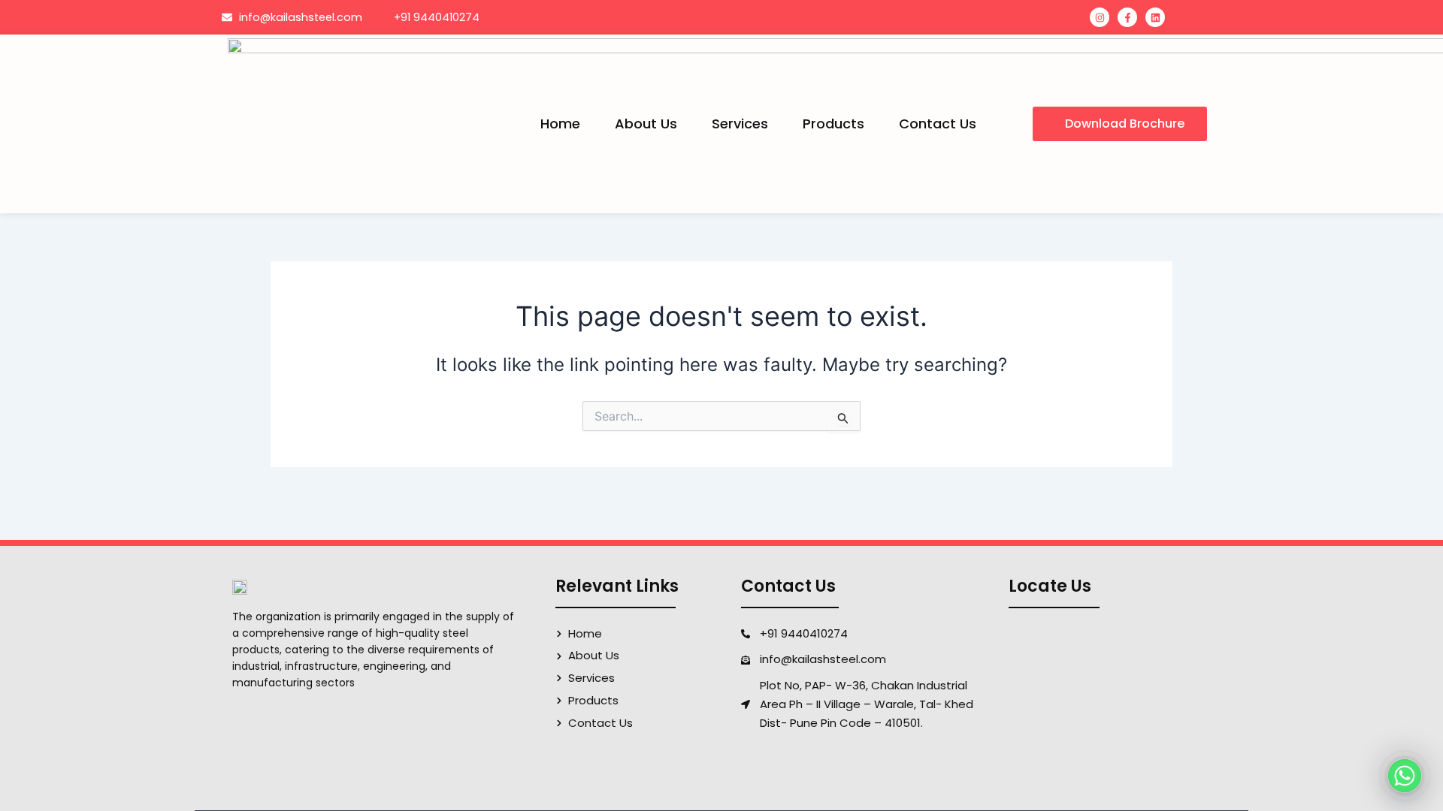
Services (740, 123)
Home (560, 123)
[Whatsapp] (1404, 775)
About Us (646, 123)
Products (833, 123)
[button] (1120, 124)
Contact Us (937, 123)
